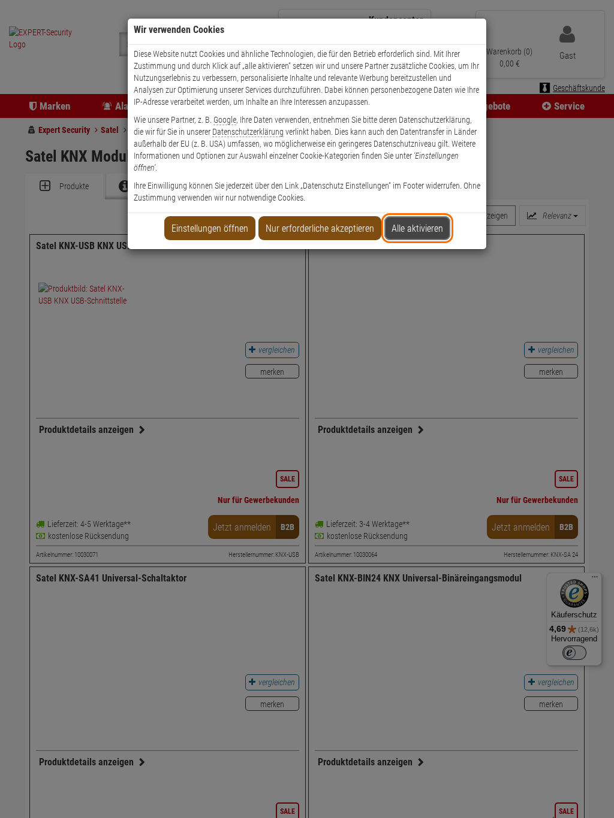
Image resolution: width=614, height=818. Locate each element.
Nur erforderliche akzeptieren (320, 228)
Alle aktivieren (417, 228)
